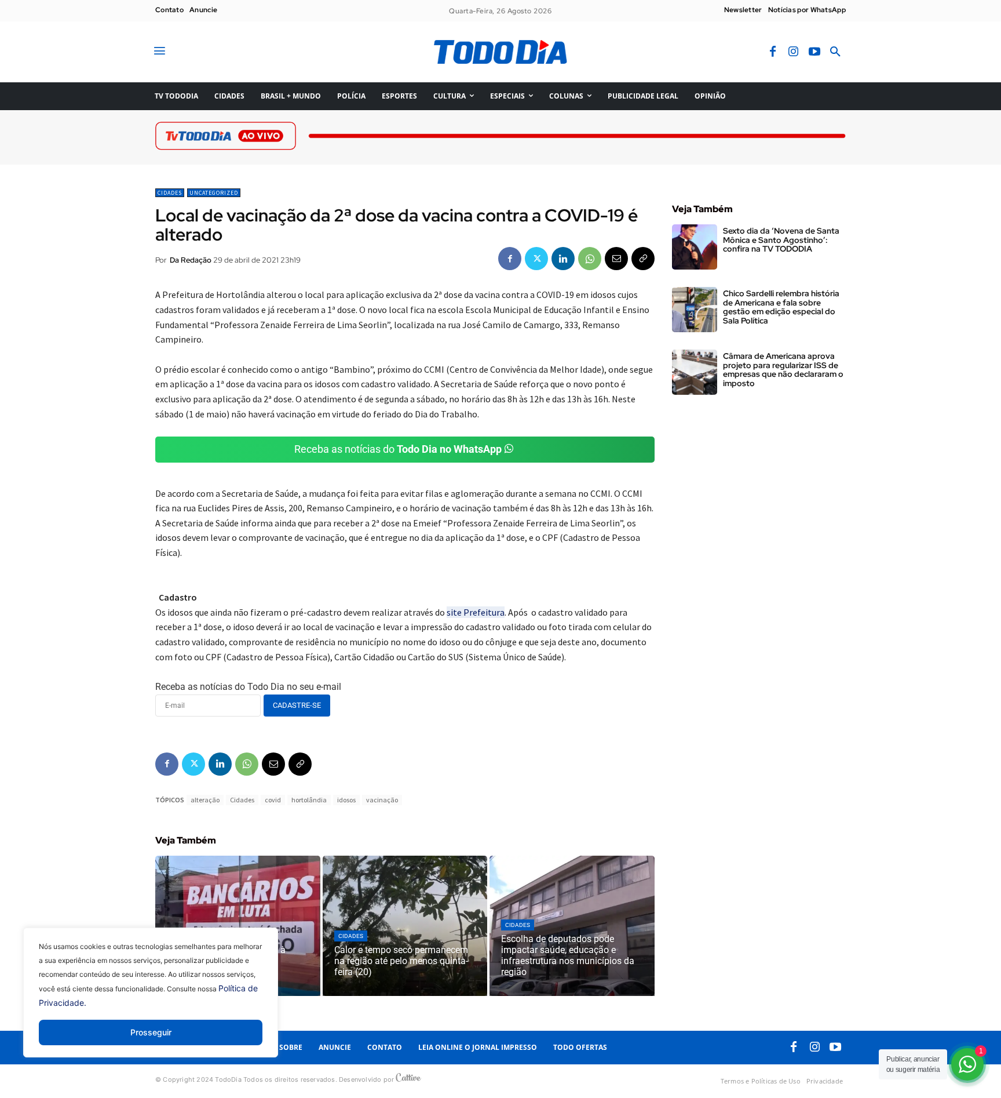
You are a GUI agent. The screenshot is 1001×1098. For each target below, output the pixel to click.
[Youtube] (814, 52)
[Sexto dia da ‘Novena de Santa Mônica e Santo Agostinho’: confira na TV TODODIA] (694, 247)
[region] (150, 1001)
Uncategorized (213, 193)
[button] (835, 52)
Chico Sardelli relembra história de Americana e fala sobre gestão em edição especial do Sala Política (781, 306)
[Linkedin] (563, 258)
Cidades (170, 193)
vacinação (382, 799)
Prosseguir (150, 1032)
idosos (346, 799)
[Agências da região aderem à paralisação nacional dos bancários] (237, 926)
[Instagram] (793, 52)
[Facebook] (772, 52)
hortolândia (309, 799)
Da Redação (190, 260)
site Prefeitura (476, 612)
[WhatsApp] (589, 258)
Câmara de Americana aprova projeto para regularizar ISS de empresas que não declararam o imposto (783, 369)
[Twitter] (536, 258)
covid (273, 799)
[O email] (616, 258)
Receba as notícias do (398, 449)
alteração (205, 799)
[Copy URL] (643, 258)
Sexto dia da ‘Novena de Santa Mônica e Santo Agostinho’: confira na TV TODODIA (781, 240)
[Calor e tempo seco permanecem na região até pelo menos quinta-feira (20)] (405, 926)
